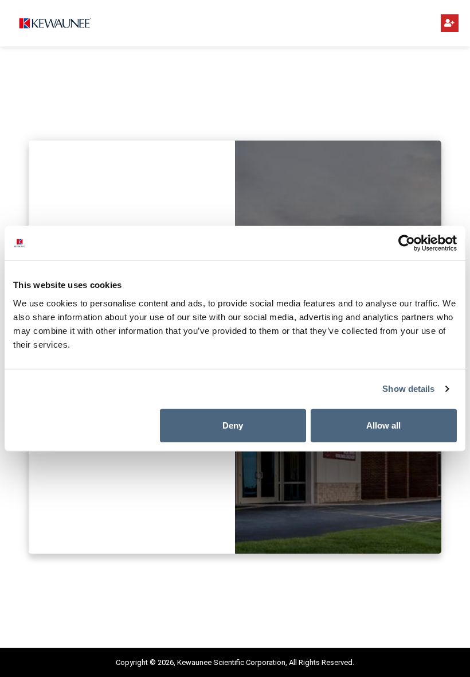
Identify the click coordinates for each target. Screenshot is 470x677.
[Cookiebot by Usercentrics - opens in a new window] (407, 243)
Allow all (383, 425)
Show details (408, 389)
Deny (232, 425)
